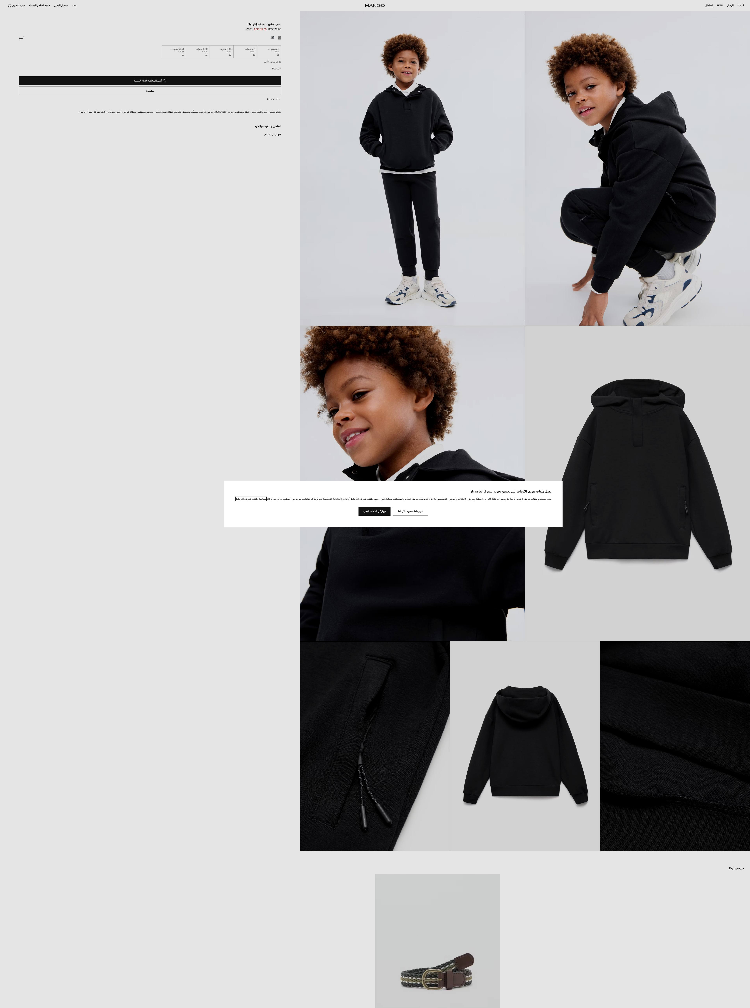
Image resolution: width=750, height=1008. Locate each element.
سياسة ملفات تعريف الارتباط (251, 498)
